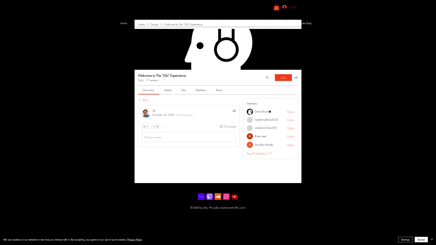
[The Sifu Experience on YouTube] (234, 196)
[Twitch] (209, 196)
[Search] (267, 77)
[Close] (432, 239)
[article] (189, 126)
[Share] (234, 111)
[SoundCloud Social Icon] (218, 196)
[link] (276, 6)
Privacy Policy (134, 239)
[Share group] (296, 77)
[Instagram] (226, 196)
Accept (421, 239)
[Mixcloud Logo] (201, 196)
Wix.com (240, 207)
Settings (405, 239)
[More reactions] (155, 126)
